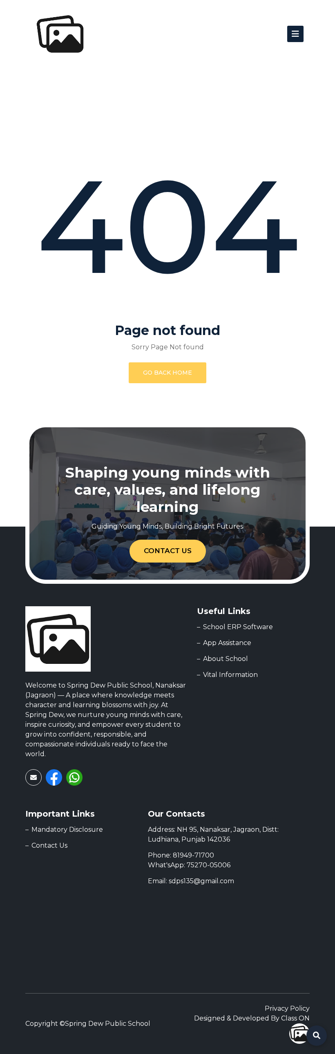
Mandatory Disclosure (67, 829)
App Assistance (227, 643)
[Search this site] (316, 1035)
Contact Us (168, 551)
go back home (167, 372)
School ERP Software (238, 627)
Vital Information (230, 675)
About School (225, 659)
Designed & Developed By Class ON (252, 1018)
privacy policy (287, 1008)
